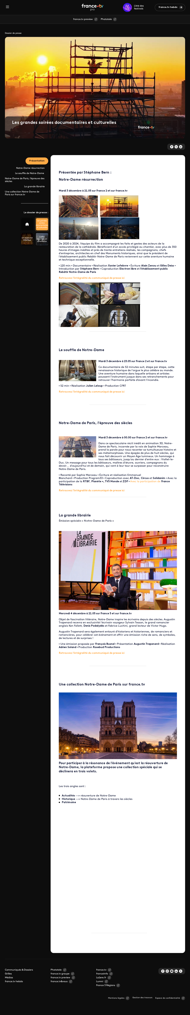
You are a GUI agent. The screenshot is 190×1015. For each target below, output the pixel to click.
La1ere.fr (101, 977)
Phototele (106, 19)
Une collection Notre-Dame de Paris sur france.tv (22, 193)
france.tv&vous (59, 981)
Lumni (99, 981)
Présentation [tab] (37, 161)
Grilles (8, 974)
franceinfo (102, 974)
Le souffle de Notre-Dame (30, 173)
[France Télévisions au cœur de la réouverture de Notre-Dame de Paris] (27, 224)
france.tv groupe (60, 974)
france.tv (101, 970)
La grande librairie (34, 186)
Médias (9, 977)
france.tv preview (83, 19)
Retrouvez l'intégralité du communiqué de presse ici (91, 278)
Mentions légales (116, 998)
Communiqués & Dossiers (19, 970)
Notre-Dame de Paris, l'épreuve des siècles (24, 180)
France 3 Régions (105, 985)
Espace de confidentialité (167, 998)
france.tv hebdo (168, 7)
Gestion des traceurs (142, 998)
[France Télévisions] (92, 7)
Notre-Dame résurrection (30, 168)
